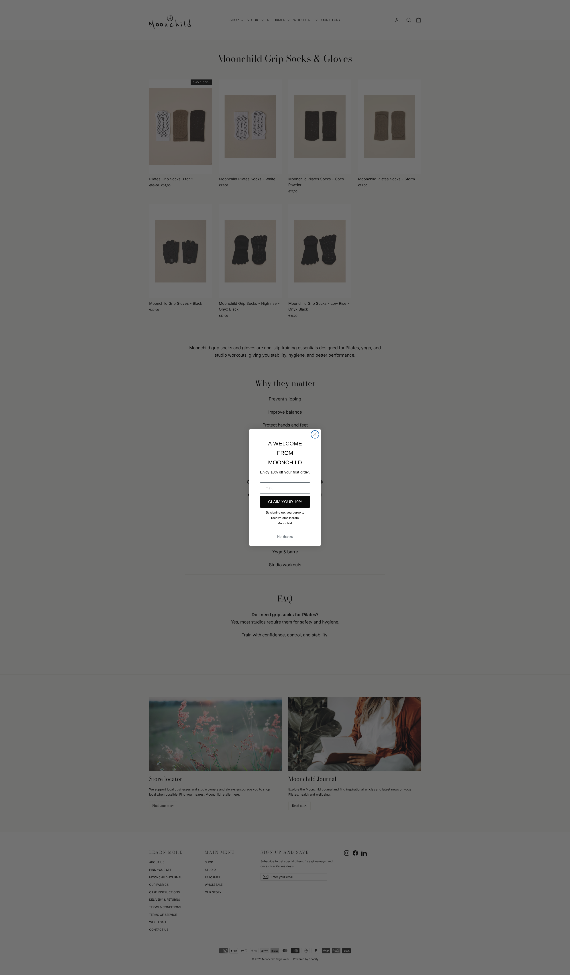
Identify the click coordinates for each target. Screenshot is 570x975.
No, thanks (285, 536)
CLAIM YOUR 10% (285, 502)
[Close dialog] (315, 434)
